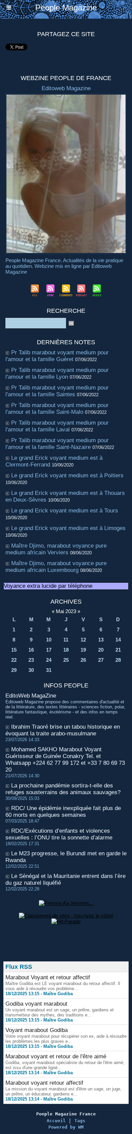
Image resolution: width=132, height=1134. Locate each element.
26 (83, 660)
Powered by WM (66, 1127)
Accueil (56, 1120)
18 (66, 650)
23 (31, 660)
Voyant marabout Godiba (36, 1030)
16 (31, 650)
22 (14, 660)
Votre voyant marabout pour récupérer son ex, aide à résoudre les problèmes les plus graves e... (66, 1039)
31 (48, 670)
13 (101, 639)
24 (48, 660)
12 (83, 639)
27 (101, 660)
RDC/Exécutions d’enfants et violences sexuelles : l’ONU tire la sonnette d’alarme (58, 834)
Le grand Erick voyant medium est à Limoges (68, 528)
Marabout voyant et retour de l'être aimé (55, 1056)
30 (31, 670)
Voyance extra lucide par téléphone (48, 586)
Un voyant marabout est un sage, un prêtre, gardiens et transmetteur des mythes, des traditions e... (59, 1012)
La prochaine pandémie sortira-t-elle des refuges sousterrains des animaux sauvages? (62, 789)
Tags (79, 1120)
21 (118, 650)
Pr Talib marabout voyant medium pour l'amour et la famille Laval (57, 426)
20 (101, 650)
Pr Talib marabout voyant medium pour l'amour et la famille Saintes (57, 391)
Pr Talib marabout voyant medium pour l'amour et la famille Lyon (57, 373)
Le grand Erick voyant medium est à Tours (64, 510)
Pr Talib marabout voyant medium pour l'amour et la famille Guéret (57, 355)
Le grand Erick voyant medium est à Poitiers (67, 475)
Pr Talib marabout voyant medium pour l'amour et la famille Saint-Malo (57, 408)
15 (14, 650)
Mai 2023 (66, 611)
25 (66, 660)
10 (48, 639)
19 (83, 650)
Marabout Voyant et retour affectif (47, 977)
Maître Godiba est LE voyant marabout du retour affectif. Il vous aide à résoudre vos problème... (62, 986)
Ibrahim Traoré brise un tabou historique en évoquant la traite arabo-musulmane (62, 730)
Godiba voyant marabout (36, 1004)
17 (48, 650)
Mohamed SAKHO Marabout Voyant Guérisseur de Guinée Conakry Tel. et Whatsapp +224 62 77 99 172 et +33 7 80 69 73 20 (65, 759)
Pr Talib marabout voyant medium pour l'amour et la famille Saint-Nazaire (57, 443)
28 (118, 660)
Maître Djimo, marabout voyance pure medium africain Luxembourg (56, 566)
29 (14, 670)
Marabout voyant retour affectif (44, 1083)
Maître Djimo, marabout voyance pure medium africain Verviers (56, 549)
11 (65, 639)
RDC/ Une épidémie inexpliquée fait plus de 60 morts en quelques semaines (63, 811)
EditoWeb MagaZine (30, 695)
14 (118, 639)
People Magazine (66, 7)
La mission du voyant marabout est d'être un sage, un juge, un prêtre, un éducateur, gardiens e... (63, 1091)
